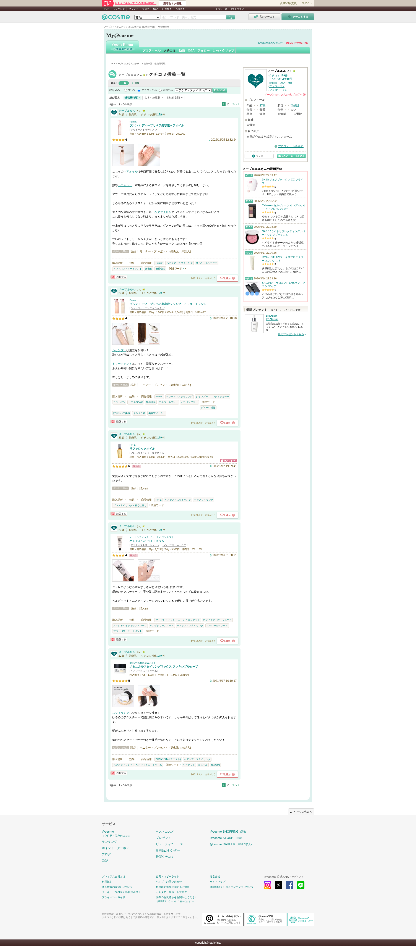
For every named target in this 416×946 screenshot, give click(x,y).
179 (159, 114)
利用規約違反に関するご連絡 (173, 886)
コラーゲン (119, 402)
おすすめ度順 (152, 97)
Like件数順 (173, 97)
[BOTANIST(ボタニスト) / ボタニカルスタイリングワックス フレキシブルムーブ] (119, 674)
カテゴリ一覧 (220, 9)
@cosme (117, 833)
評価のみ (168, 90)
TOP (106, 9)
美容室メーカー (156, 413)
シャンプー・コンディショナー (147, 308)
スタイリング (120, 712)
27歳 (262, 105)
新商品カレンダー (168, 850)
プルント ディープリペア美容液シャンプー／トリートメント (168, 304)
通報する (118, 277)
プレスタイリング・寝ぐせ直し (147, 452)
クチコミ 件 (278, 75)
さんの (285, 94)
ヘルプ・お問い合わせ (169, 881)
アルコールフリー (168, 402)
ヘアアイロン (162, 212)
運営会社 (215, 876)
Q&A (155, 9)
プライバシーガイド (113, 897)
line (300, 885)
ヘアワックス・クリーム (144, 670)
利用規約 (107, 881)
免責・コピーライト (167, 876)
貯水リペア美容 (121, 413)
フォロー (204, 50)
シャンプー (119, 350)
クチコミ (170, 50)
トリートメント (122, 363)
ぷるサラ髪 (139, 413)
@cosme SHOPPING (229, 831)
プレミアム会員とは (113, 876)
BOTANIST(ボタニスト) (142, 662)
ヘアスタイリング (203, 499)
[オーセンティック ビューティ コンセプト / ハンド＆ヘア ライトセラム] (119, 548)
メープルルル (152, 74)
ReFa (132, 444)
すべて (132, 90)
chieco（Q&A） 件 (280, 82)
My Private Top (298, 43)
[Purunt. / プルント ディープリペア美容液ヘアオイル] (119, 133)
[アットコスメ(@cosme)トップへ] (116, 18)
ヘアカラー (125, 185)
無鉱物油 (160, 268)
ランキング (119, 9)
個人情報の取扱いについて (117, 886)
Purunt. (133, 121)
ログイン (307, 3)
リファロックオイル (142, 448)
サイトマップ (217, 881)
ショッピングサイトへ (228, 460)
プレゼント (163, 838)
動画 (182, 50)
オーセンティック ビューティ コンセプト (152, 537)
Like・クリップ (223, 50)
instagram (267, 885)
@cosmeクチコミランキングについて (232, 886)
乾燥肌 (295, 105)
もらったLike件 (281, 78)
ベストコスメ (237, 9)
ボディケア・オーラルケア (217, 620)
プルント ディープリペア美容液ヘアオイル (157, 125)
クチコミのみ (149, 90)
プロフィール (151, 50)
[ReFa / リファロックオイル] (119, 456)
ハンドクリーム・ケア (174, 545)
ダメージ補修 (208, 407)
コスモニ (203, 765)
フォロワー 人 (278, 90)
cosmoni (215, 765)
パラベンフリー (189, 402)
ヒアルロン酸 (135, 402)
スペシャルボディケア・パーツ (130, 625)
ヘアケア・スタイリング (179, 263)
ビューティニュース (169, 844)
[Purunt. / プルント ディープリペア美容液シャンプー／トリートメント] (119, 311)
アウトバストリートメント (145, 129)
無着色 (148, 268)
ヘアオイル (131, 171)
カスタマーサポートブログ (171, 892)
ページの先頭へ (303, 811)
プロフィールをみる (291, 146)
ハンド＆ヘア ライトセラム (147, 541)
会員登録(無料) (288, 3)
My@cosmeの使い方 (270, 43)
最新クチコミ (165, 856)
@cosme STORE (227, 838)
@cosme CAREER (231, 844)
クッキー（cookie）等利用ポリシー (122, 892)
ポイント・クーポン (115, 848)
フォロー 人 (276, 86)
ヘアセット (189, 765)
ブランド (133, 9)
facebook (289, 885)
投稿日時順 (131, 97)
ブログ (145, 9)
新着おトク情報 (172, 3)
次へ (234, 104)
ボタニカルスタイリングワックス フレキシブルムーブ (164, 666)
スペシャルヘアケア (206, 263)
